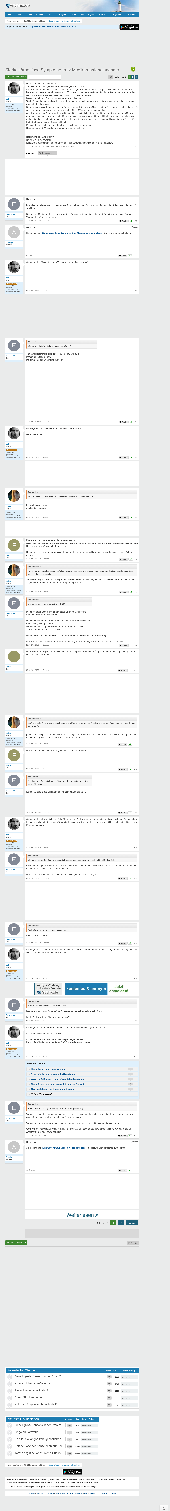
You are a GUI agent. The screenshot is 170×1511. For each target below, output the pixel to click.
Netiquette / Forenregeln (99, 1493)
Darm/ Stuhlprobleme (28, 1397)
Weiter (132, 1222)
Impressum (49, 1493)
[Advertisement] (82, 694)
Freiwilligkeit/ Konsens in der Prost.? (37, 1376)
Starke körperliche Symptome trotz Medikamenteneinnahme (62, 69)
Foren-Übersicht (14, 1464)
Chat (74, 14)
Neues (21, 14)
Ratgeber (63, 14)
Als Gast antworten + (16, 77)
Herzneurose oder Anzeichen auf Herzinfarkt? (43, 1446)
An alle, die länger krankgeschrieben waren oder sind (48, 1439)
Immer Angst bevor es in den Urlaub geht (40, 1453)
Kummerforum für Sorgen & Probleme (64, 1464)
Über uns (39, 1493)
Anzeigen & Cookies (74, 1493)
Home (10, 14)
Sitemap (113, 1493)
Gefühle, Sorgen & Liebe (34, 1464)
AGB (86, 1493)
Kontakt (32, 1493)
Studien (102, 14)
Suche (51, 14)
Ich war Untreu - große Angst (32, 1383)
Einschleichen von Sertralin (32, 1390)
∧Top (163, 1508)
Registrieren (118, 14)
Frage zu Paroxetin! (26, 1432)
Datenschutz (60, 1493)
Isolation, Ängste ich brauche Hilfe (36, 1404)
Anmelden (132, 14)
